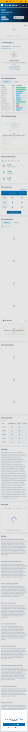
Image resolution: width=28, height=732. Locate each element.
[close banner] (26, 1)
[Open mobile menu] (23, 5)
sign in (18, 719)
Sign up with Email (14, 724)
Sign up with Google (15, 727)
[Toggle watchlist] (26, 5)
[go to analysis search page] (2, 5)
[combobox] (13, 5)
